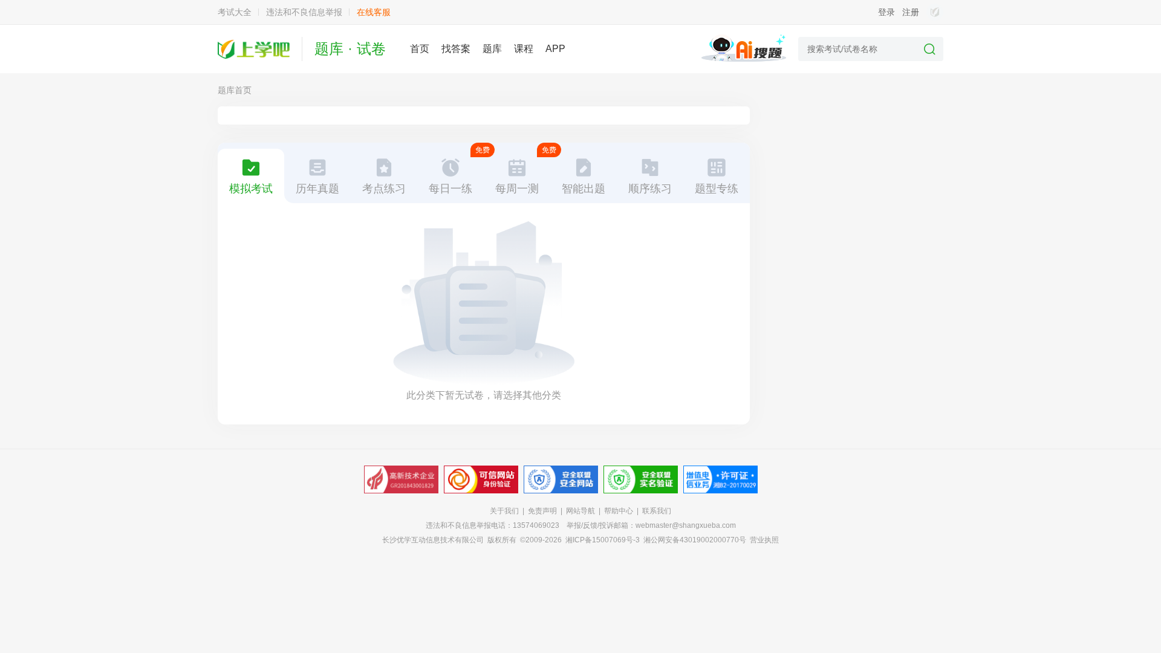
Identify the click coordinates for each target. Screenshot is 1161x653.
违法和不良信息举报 (304, 12)
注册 (910, 12)
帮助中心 (618, 511)
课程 (523, 49)
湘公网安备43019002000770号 (694, 540)
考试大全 (235, 12)
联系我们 (656, 511)
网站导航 (580, 511)
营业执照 (764, 540)
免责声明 (542, 511)
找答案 (455, 49)
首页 (419, 49)
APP (555, 49)
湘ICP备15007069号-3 (602, 540)
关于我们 (504, 511)
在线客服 (374, 12)
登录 (886, 12)
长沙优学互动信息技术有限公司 (433, 540)
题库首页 (235, 90)
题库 (492, 49)
